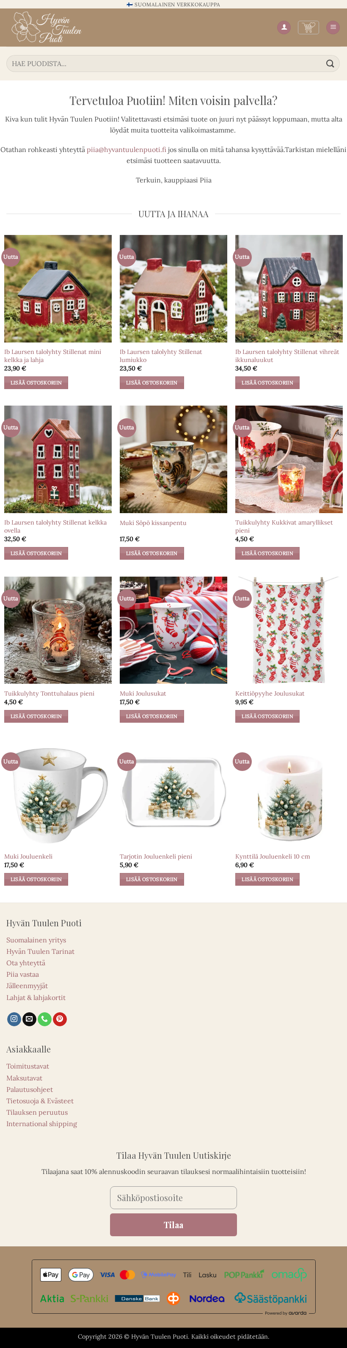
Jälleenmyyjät (27, 985)
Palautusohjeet (29, 1089)
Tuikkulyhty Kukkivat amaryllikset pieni (284, 526)
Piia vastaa (22, 974)
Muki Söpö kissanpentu (153, 523)
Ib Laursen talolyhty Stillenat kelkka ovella (55, 526)
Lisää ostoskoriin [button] (36, 382)
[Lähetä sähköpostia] (29, 1019)
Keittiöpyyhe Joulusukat (270, 693)
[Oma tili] (284, 28)
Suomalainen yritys (36, 940)
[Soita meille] (45, 1019)
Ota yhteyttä (25, 963)
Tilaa (173, 1224)
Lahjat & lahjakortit (36, 997)
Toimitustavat (27, 1066)
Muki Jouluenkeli (28, 856)
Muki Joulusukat (143, 693)
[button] (308, 27)
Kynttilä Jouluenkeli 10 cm (272, 856)
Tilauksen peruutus (37, 1112)
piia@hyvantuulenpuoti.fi (126, 149)
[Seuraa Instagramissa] (14, 1019)
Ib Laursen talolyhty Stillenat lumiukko (161, 356)
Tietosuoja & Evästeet (40, 1101)
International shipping (41, 1123)
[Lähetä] (330, 63)
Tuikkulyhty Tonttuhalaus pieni (49, 693)
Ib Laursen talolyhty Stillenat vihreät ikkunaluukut (287, 356)
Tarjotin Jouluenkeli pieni (156, 856)
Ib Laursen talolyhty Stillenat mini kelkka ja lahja (52, 356)
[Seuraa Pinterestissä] (60, 1019)
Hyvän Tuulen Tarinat (40, 951)
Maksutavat (24, 1078)
